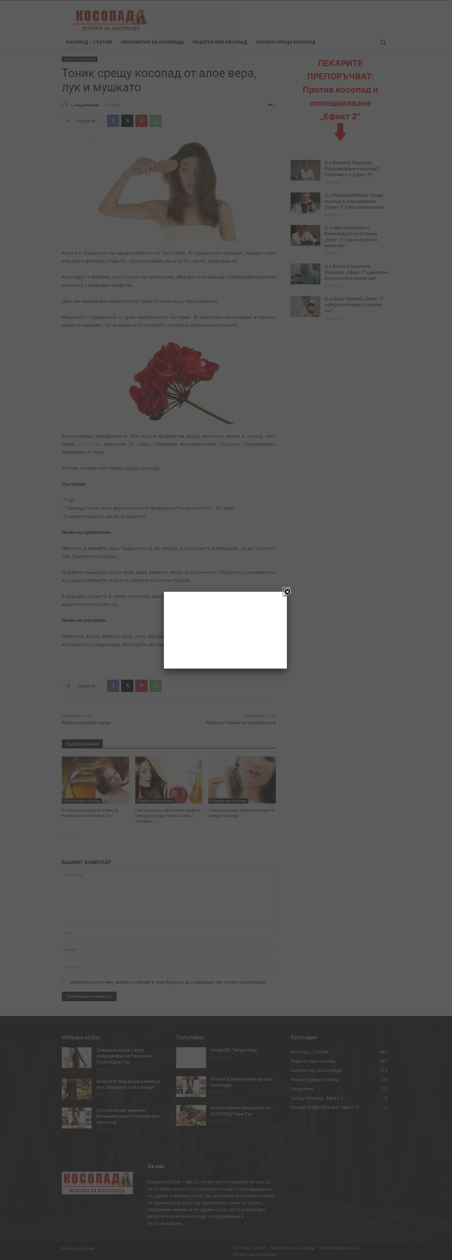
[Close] (286, 591)
